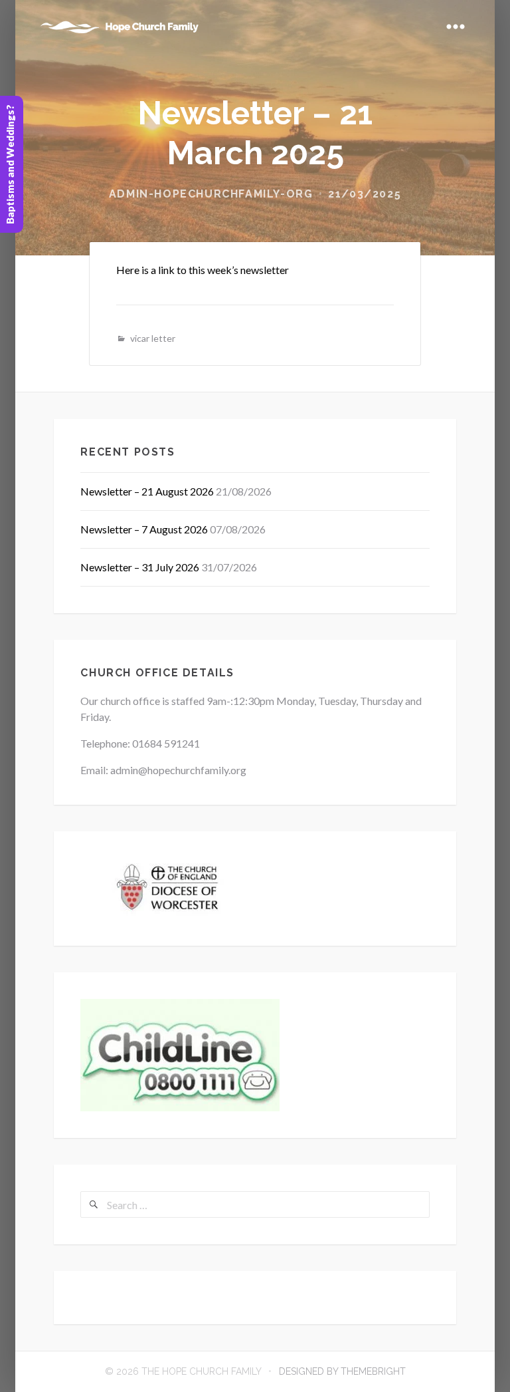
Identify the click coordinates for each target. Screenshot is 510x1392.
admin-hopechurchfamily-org (211, 194)
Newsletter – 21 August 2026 (147, 491)
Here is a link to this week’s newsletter (202, 269)
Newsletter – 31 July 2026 (139, 567)
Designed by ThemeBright (342, 1371)
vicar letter (152, 338)
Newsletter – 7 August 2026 (144, 529)
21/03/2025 (364, 194)
